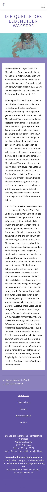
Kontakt (23, 409)
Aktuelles (9, 484)
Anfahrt (23, 422)
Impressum (23, 395)
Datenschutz (23, 402)
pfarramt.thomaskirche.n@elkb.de (26, 451)
